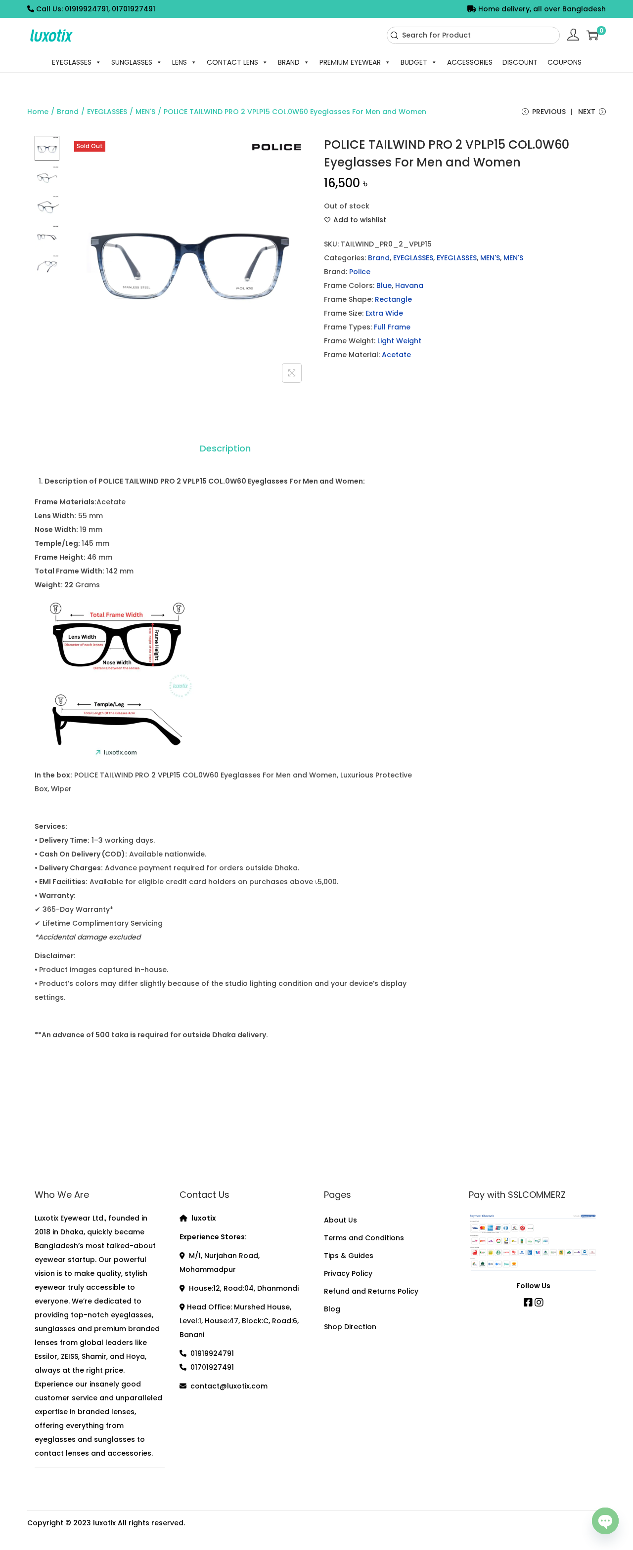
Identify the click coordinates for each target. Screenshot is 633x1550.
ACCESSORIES (470, 62)
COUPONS (564, 62)
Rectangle (393, 299)
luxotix (104, 1523)
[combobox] (473, 35)
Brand (68, 112)
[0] (592, 35)
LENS (179, 62)
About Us (340, 1220)
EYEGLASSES (71, 62)
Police (359, 272)
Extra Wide (384, 313)
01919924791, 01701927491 (110, 9)
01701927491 (212, 1367)
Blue (384, 285)
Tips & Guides (348, 1256)
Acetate (396, 355)
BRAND (289, 62)
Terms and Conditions (364, 1238)
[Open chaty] (605, 1519)
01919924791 (212, 1353)
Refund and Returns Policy (371, 1291)
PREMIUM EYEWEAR (350, 62)
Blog (332, 1309)
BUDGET (414, 62)
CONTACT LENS (232, 62)
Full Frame (392, 327)
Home (37, 112)
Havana (409, 285)
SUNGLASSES (131, 62)
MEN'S (145, 112)
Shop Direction (350, 1327)
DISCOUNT (520, 62)
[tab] (225, 448)
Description (225, 448)
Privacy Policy (348, 1273)
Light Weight (399, 341)
